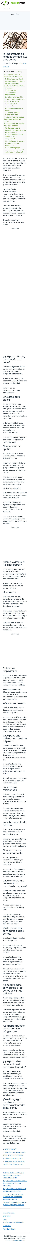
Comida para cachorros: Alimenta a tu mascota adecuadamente (13, 1196)
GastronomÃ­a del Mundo (13, 1222)
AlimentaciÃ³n (11, 1149)
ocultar (18, 72)
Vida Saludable (9, 1229)
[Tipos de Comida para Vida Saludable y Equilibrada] (13, 3)
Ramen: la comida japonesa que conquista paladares (14, 1203)
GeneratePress (19, 1240)
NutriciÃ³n (7, 1226)
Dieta (5, 1219)
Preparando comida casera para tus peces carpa (14, 1190)
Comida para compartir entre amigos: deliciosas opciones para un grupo (14, 1155)
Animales (6, 1216)
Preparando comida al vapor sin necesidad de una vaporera (15, 1183)
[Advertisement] (15, 21)
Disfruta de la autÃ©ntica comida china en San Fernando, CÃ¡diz (13, 1175)
